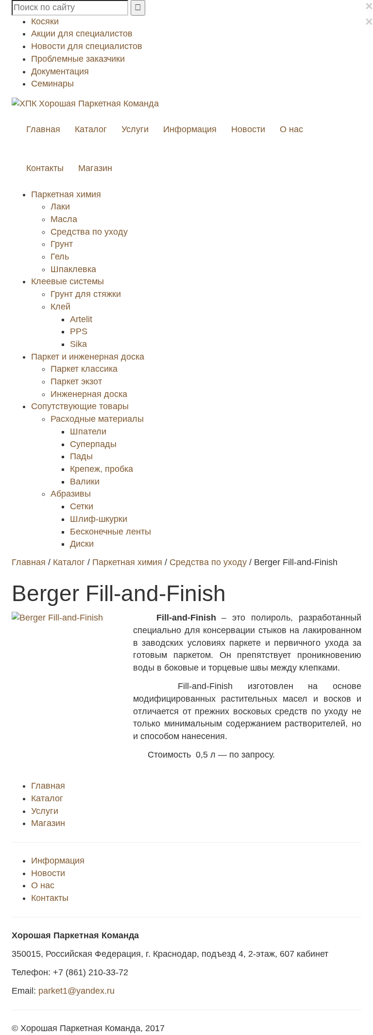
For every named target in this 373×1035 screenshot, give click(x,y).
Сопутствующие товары (80, 406)
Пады (81, 456)
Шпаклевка (73, 269)
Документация (60, 71)
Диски (82, 544)
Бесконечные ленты (110, 531)
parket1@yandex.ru (76, 991)
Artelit (81, 319)
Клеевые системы (67, 281)
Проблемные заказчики (78, 59)
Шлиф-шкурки (98, 519)
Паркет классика (84, 369)
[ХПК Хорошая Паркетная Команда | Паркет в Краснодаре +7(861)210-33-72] (85, 103)
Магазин (95, 168)
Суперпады (93, 444)
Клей (60, 306)
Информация (190, 129)
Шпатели (88, 431)
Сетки (81, 506)
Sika (78, 344)
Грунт (62, 244)
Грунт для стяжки (86, 294)
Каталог (91, 129)
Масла (64, 219)
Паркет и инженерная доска (87, 357)
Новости (248, 129)
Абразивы (71, 494)
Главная (43, 129)
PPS (78, 331)
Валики (85, 481)
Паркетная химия (66, 194)
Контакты (45, 168)
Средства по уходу (89, 232)
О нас (291, 129)
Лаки (60, 206)
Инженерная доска (89, 394)
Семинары (52, 83)
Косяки (45, 21)
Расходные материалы (97, 419)
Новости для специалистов (86, 46)
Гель (60, 256)
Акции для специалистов (82, 33)
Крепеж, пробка (101, 469)
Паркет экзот (76, 381)
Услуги (135, 129)
